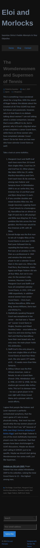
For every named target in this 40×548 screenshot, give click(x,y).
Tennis (28, 493)
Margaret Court (27, 488)
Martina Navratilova (10, 490)
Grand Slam (17, 488)
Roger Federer (12, 493)
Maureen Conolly (23, 490)
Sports (7, 92)
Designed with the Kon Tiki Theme (32, 544)
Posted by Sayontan (11, 89)
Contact (28, 48)
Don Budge (9, 488)
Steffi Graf (21, 493)
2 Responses (18, 92)
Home (11, 48)
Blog (19, 48)
